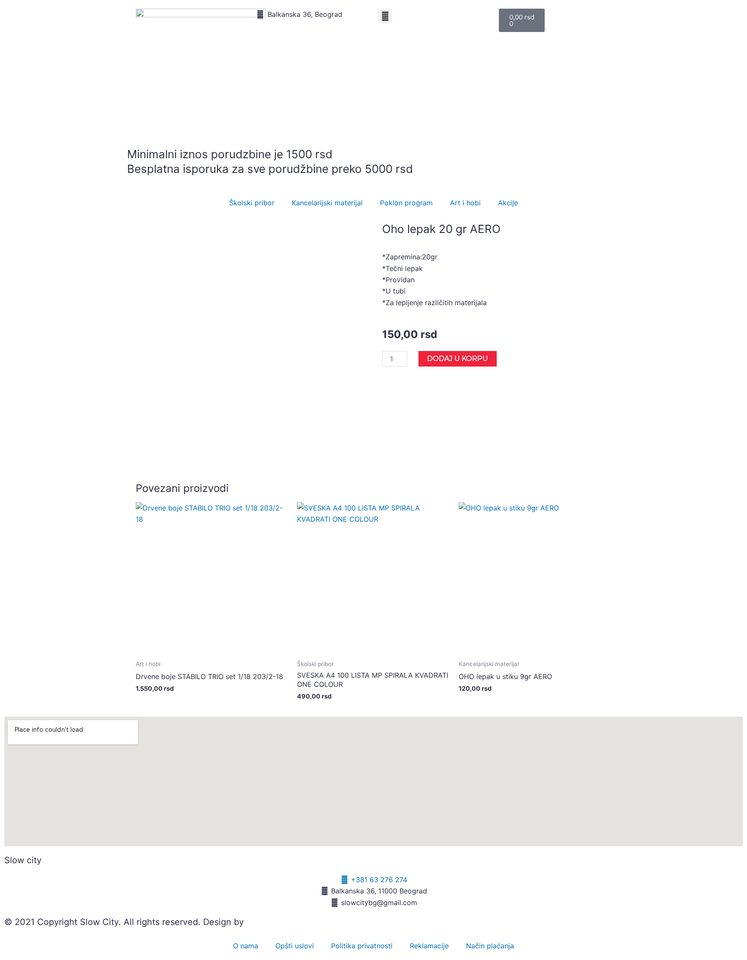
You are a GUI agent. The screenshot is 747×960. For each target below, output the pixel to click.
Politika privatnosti (362, 945)
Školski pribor (252, 202)
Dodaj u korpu (457, 358)
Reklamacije (429, 945)
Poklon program (406, 202)
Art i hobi (465, 202)
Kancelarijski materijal (327, 202)
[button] (385, 16)
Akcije (508, 202)
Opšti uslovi (294, 945)
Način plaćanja (490, 945)
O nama (245, 945)
